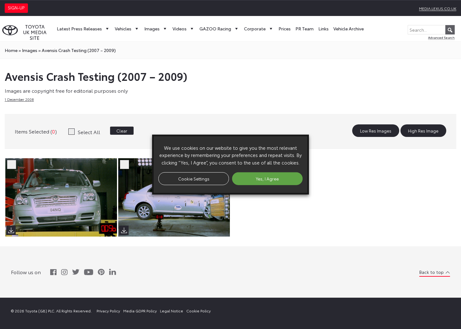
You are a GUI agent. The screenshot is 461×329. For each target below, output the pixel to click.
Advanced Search (441, 37)
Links (323, 28)
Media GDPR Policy (140, 310)
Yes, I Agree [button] (267, 178)
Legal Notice (171, 310)
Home (11, 50)
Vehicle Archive (348, 28)
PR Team (304, 28)
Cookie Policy (198, 310)
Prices (284, 28)
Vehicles (123, 28)
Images (152, 28)
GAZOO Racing (215, 28)
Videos (179, 28)
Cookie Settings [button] (193, 178)
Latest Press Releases (79, 28)
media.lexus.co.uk (437, 8)
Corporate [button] (255, 28)
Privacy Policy (108, 310)
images (29, 50)
